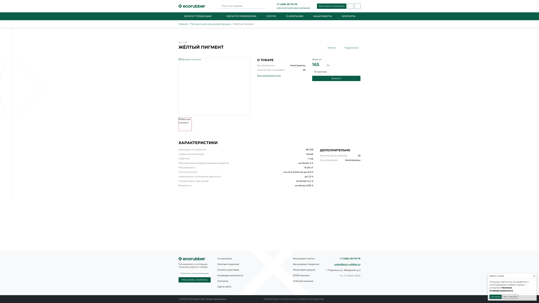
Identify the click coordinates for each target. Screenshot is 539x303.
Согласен (495, 296)
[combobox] (242, 6)
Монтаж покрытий (228, 264)
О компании (224, 258)
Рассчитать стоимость (332, 6)
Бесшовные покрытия (306, 264)
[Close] (534, 276)
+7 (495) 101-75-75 (287, 4)
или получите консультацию (293, 7)
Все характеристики (269, 75)
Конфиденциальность (230, 275)
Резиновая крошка (304, 269)
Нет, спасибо (510, 296)
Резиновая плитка (303, 258)
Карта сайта (224, 286)
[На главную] (192, 6)
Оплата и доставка (228, 269)
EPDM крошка (301, 275)
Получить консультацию (194, 273)
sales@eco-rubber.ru (347, 264)
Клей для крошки (303, 281)
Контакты (223, 281)
